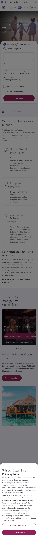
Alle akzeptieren (19, 533)
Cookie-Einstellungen (19, 526)
